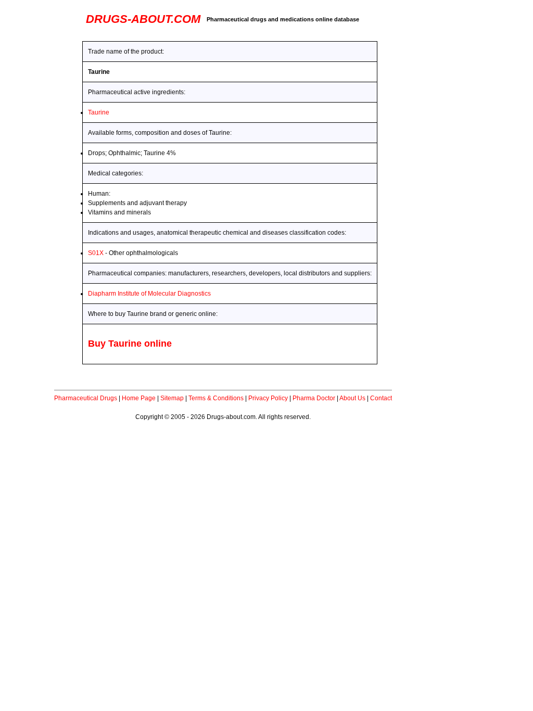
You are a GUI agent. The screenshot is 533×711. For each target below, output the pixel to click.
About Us (352, 398)
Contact (381, 398)
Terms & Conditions (216, 398)
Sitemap (172, 398)
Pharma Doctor (314, 398)
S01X (96, 253)
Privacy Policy (268, 398)
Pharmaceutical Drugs (85, 398)
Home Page (139, 398)
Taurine (98, 112)
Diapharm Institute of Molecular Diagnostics (149, 293)
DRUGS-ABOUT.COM (143, 19)
